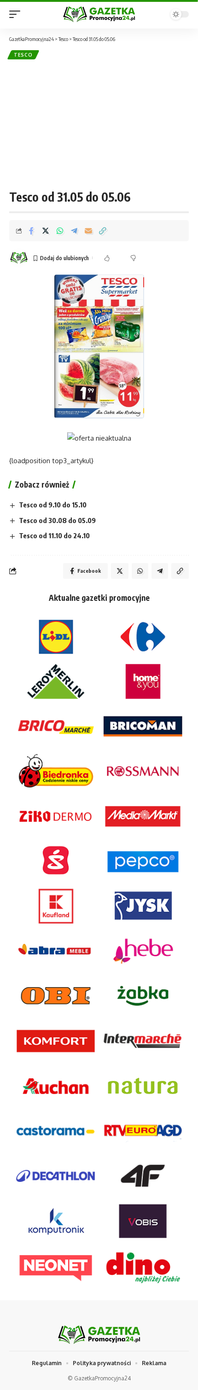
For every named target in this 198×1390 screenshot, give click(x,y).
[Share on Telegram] (74, 230)
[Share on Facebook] (31, 230)
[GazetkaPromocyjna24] (99, 14)
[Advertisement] (99, 124)
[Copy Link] (102, 230)
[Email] (88, 230)
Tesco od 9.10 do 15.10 (53, 504)
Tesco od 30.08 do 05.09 (57, 520)
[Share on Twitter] (45, 230)
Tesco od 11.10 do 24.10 (54, 535)
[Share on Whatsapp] (59, 230)
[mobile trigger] (17, 14)
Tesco (23, 55)
